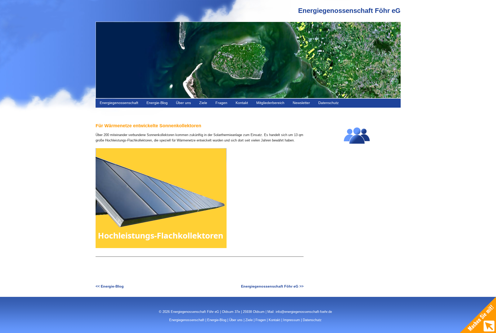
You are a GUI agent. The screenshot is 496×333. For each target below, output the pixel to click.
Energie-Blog (157, 103)
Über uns (183, 103)
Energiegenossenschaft (119, 103)
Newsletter (301, 103)
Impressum (291, 320)
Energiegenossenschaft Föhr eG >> (272, 286)
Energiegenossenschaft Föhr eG (349, 10)
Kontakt (242, 103)
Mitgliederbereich (270, 103)
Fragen (221, 103)
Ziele (203, 103)
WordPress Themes (388, 323)
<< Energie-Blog (110, 286)
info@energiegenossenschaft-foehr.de (304, 312)
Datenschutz (328, 103)
